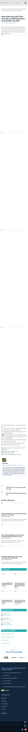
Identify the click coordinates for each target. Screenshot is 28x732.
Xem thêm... (4, 587)
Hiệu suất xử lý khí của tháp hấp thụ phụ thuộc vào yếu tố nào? (20, 601)
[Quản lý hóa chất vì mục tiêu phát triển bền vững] (3, 488)
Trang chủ (3, 9)
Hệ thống (4, 701)
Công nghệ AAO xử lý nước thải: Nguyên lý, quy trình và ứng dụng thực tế (20, 585)
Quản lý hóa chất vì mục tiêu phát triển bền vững (16, 488)
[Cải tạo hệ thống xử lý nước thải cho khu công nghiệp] (8, 591)
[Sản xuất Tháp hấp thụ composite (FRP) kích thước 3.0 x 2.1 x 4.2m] (13, 503)
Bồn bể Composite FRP (8, 634)
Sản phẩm (4, 706)
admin (2, 22)
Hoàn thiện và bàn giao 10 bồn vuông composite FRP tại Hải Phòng (11, 557)
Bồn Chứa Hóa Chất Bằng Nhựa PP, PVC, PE (16, 494)
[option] (6, 658)
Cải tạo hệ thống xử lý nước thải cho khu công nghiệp (7, 601)
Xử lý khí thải (5, 640)
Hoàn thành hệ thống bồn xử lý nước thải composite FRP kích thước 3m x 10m (12, 535)
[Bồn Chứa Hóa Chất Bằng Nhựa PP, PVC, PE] (3, 493)
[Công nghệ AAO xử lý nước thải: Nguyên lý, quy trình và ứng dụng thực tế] (20, 574)
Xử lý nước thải (6, 643)
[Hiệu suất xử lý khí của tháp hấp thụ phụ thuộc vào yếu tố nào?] (20, 591)
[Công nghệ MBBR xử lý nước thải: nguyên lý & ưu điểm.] (8, 574)
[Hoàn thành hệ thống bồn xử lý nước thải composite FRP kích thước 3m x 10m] (13, 524)
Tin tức (3, 709)
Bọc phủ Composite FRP (8, 637)
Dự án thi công (5, 703)
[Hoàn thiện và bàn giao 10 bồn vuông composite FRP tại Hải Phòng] (13, 546)
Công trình (13, 22)
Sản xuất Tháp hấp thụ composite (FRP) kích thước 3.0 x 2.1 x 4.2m (13, 514)
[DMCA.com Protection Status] (5, 690)
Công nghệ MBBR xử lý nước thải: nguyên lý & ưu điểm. (7, 584)
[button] (18, 2)
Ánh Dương (5, 463)
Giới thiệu (4, 698)
